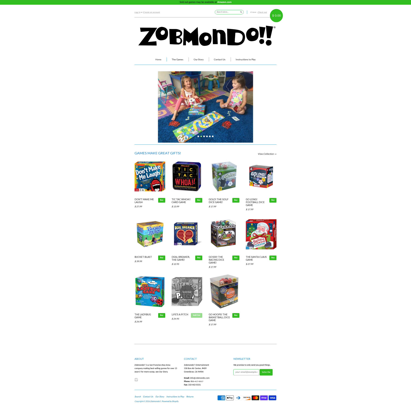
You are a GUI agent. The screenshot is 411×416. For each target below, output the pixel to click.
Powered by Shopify (170, 401)
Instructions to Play (246, 59)
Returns (189, 396)
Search (138, 396)
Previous (141, 101)
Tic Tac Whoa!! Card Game (181, 201)
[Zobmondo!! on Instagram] (136, 380)
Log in (137, 12)
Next (269, 101)
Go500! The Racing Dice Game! (216, 259)
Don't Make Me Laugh (144, 201)
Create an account (151, 12)
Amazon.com (224, 2)
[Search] (241, 12)
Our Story (199, 59)
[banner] (205, 36)
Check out (262, 12)
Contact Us (219, 59)
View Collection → (267, 153)
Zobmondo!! (155, 401)
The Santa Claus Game (256, 258)
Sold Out (196, 315)
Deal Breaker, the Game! (181, 258)
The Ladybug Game (143, 316)
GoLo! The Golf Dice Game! (218, 201)
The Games (177, 59)
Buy (161, 200)
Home (158, 59)
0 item (253, 12)
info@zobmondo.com (200, 378)
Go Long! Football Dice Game (255, 202)
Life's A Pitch (180, 314)
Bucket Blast (143, 256)
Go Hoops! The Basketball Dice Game (219, 317)
